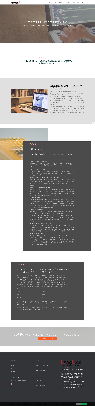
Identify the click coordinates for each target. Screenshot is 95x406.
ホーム (50, 2)
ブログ (74, 2)
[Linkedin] (53, 395)
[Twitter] (51, 395)
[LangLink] (15, 2)
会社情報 (61, 2)
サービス (55, 2)
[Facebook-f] (48, 395)
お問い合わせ (67, 2)
